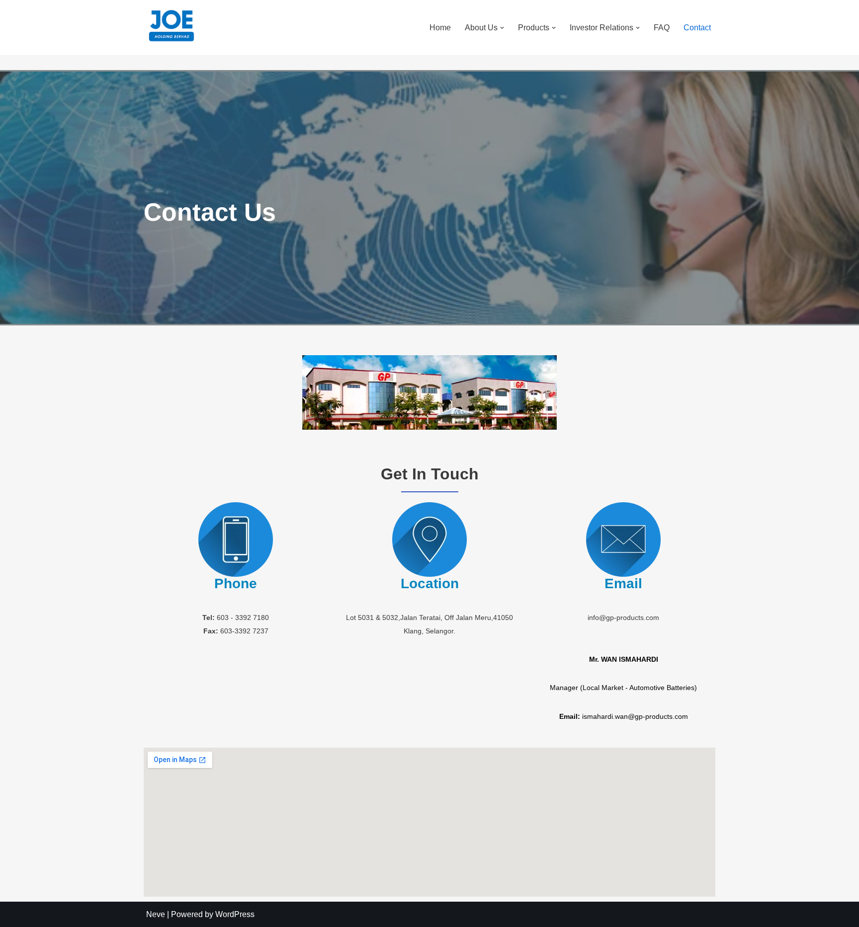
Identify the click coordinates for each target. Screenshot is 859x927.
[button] (502, 28)
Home (440, 27)
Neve (155, 914)
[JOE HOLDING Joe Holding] (171, 26)
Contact (697, 27)
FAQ (662, 27)
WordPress (235, 914)
